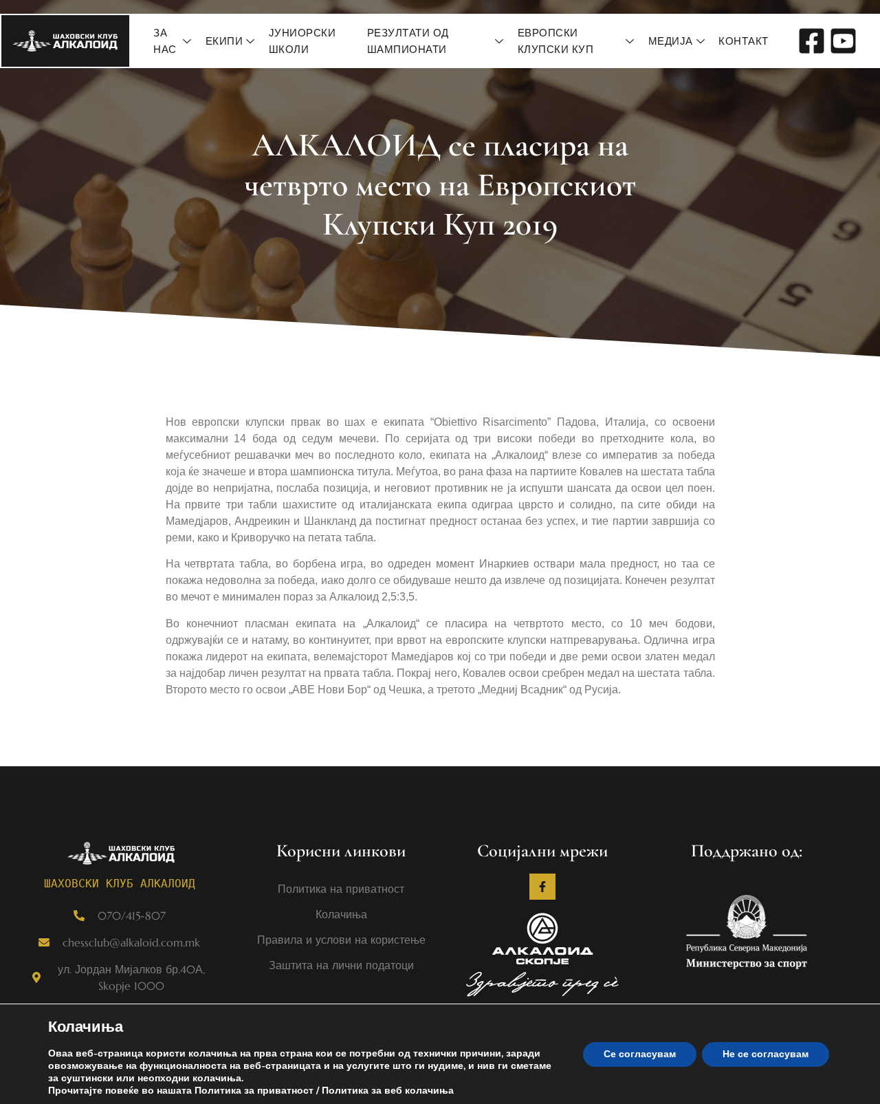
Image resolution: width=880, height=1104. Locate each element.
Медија (670, 41)
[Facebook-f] (542, 887)
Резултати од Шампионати (408, 41)
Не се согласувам (765, 1054)
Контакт (743, 41)
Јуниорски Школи (302, 41)
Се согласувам (640, 1054)
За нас (165, 41)
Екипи (224, 41)
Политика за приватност (254, 1090)
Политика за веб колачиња (388, 1090)
